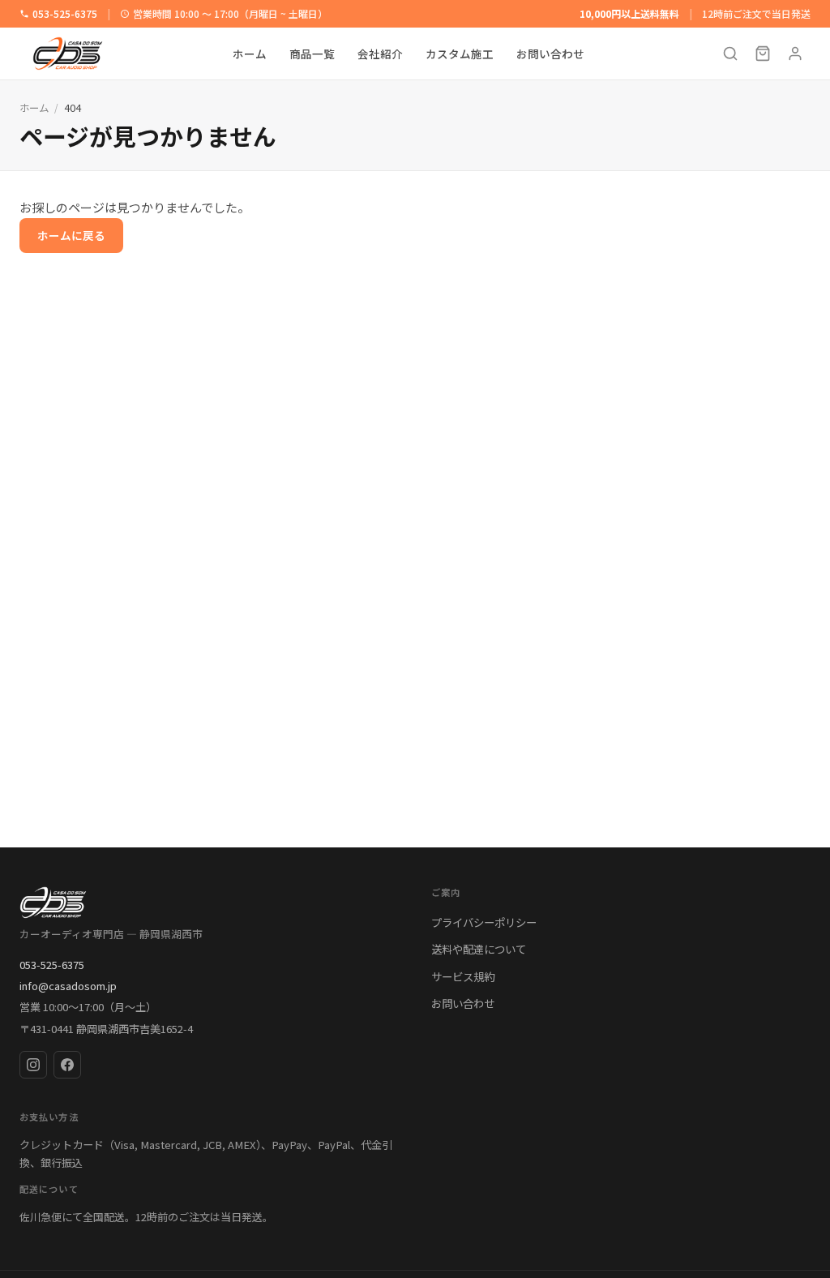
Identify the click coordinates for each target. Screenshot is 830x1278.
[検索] (730, 53)
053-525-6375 (64, 13)
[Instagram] (33, 1065)
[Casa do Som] (209, 902)
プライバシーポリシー (484, 922)
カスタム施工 (460, 53)
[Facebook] (67, 1065)
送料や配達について (478, 949)
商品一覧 (312, 53)
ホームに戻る (71, 235)
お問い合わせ (550, 53)
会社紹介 (380, 53)
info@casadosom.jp (68, 985)
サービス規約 (462, 976)
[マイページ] (795, 53)
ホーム (250, 53)
